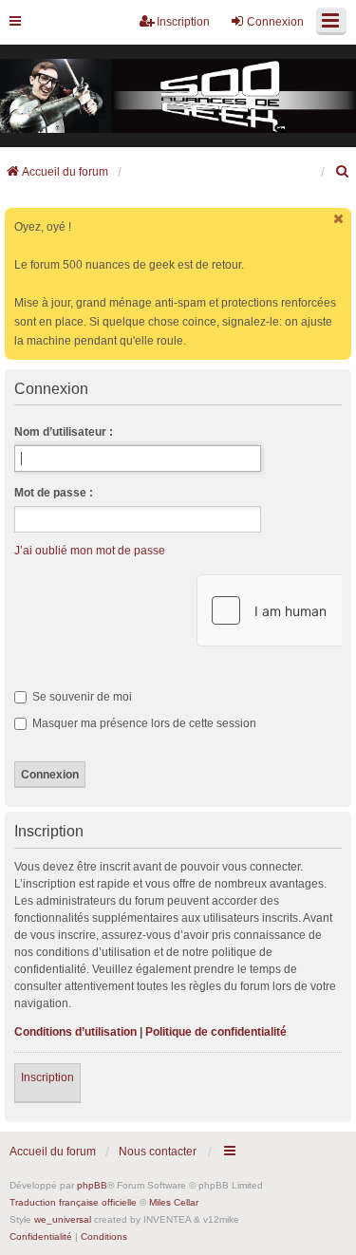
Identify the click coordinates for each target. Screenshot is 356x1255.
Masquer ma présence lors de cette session (142, 723)
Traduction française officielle (73, 1202)
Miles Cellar (173, 1202)
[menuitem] (342, 171)
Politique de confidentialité (216, 1032)
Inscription (47, 1077)
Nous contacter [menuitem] (158, 1151)
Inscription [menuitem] (183, 21)
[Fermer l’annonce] (338, 219)
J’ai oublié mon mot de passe (89, 550)
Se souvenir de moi (80, 696)
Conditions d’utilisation (75, 1032)
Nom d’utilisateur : (63, 432)
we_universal (62, 1219)
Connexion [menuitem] (275, 21)
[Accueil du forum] (178, 96)
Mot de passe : (53, 492)
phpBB (92, 1185)
